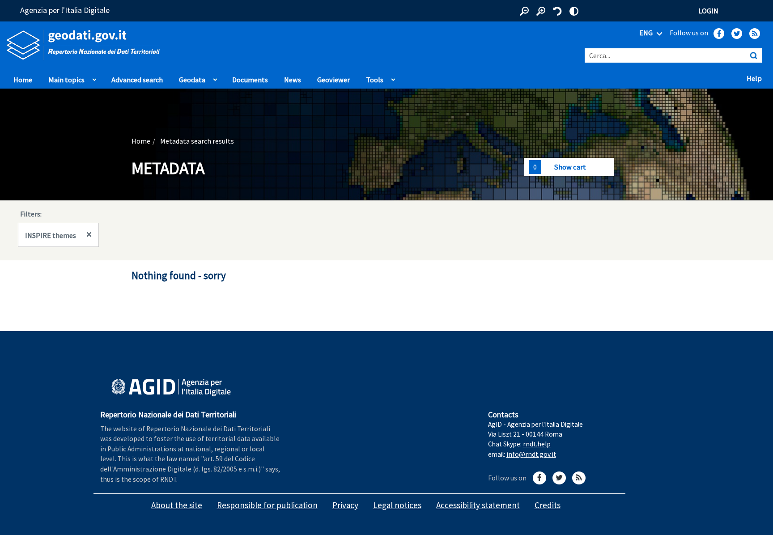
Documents (250, 79)
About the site (176, 505)
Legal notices (397, 505)
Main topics (66, 79)
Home (22, 79)
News (292, 79)
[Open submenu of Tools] (393, 77)
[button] (524, 11)
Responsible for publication (267, 505)
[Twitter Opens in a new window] (737, 33)
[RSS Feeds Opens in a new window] (754, 33)
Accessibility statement (478, 505)
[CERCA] (753, 55)
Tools (374, 79)
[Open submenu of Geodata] (215, 77)
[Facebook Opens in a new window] (719, 33)
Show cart (570, 167)
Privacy (345, 505)
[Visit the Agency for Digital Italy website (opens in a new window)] (171, 387)
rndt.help (537, 444)
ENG (646, 32)
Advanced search (137, 79)
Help (756, 78)
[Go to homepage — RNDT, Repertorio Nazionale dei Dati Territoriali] (161, 44)
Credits (548, 505)
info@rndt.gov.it (531, 454)
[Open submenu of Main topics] (94, 77)
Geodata (192, 79)
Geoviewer (335, 79)
